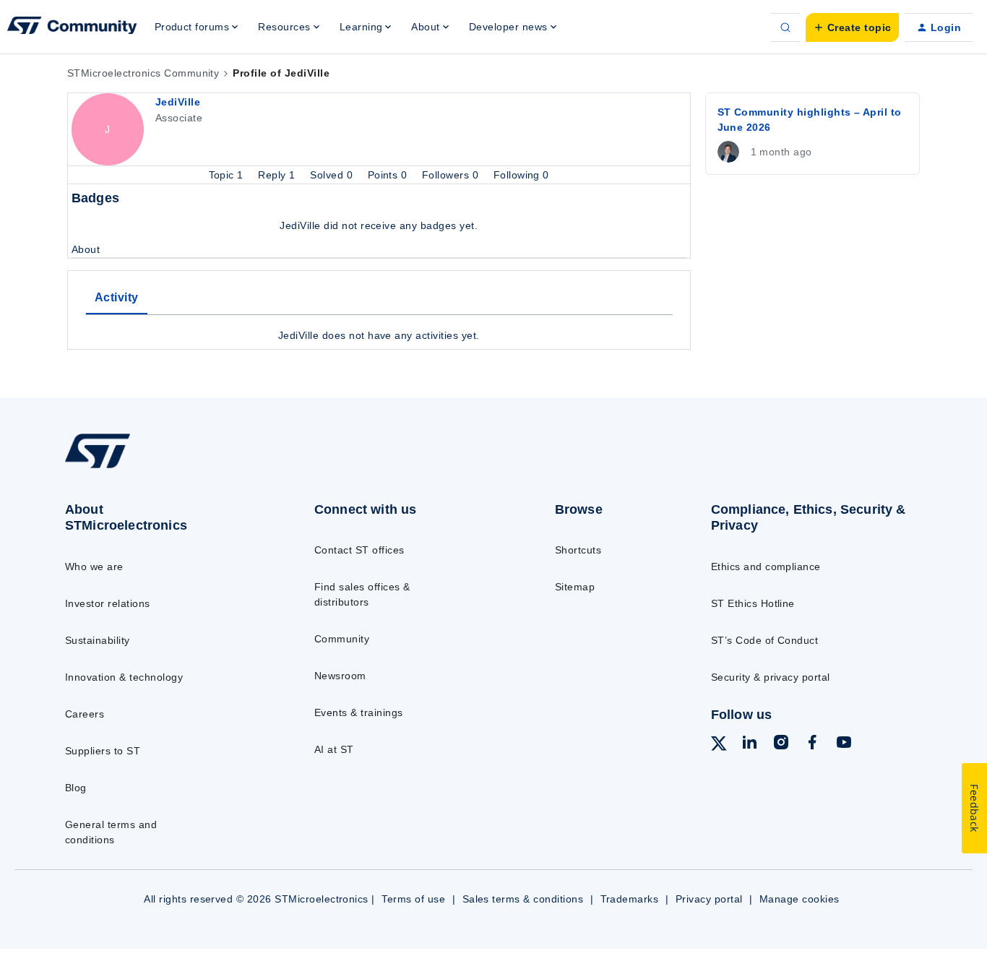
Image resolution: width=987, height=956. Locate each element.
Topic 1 (228, 175)
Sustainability (97, 640)
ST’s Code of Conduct (765, 640)
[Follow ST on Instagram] (781, 744)
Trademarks (629, 899)
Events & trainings (358, 712)
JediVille (177, 102)
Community (341, 639)
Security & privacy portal (770, 677)
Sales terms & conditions (523, 899)
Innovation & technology (124, 677)
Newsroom (340, 675)
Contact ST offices (359, 550)
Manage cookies (799, 899)
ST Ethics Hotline (753, 603)
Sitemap (575, 587)
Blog (76, 787)
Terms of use (413, 899)
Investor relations (107, 603)
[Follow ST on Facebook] (812, 744)
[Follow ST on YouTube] (844, 744)
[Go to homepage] (161, 467)
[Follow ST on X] (719, 745)
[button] (852, 27)
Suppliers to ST (102, 751)
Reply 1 (278, 175)
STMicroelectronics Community (143, 73)
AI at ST (334, 749)
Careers (84, 714)
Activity (117, 297)
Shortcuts (578, 550)
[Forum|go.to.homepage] (72, 27)
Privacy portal (709, 899)
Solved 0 (332, 175)
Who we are (94, 566)
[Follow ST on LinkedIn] (749, 744)
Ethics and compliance (766, 566)
